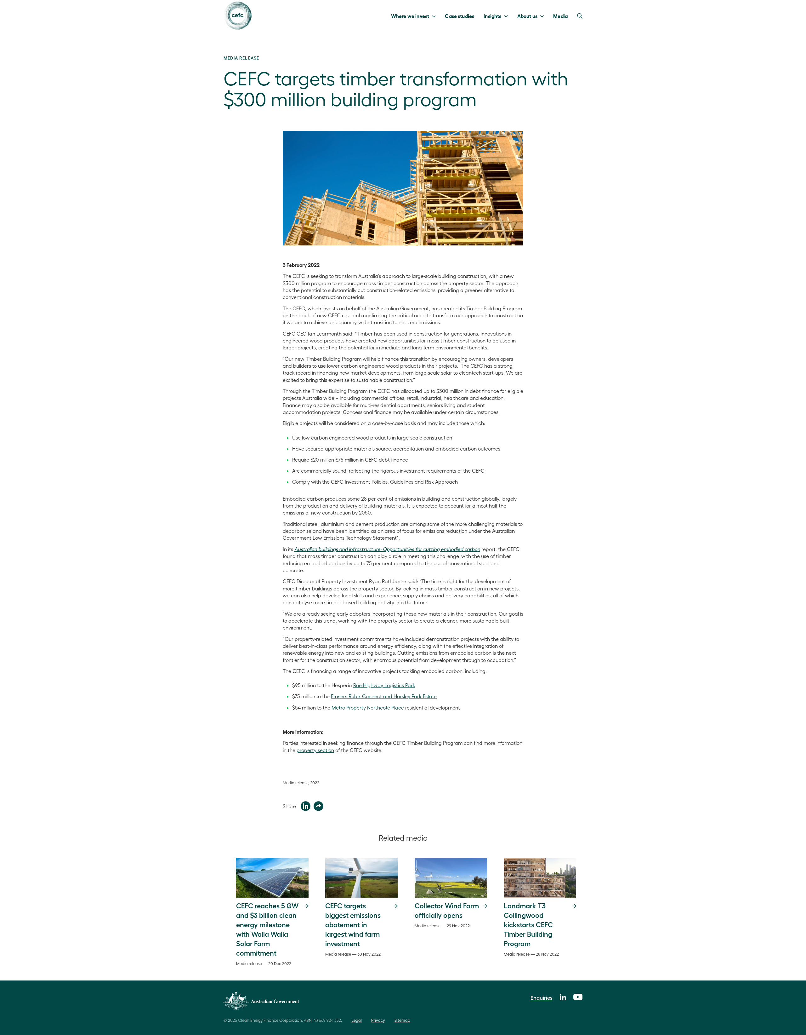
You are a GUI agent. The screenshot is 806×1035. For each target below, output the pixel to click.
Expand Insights (508, 15)
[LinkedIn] (563, 996)
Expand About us (543, 15)
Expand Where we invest (435, 15)
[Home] (238, 16)
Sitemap (402, 1020)
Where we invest (410, 16)
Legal (356, 1020)
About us (527, 16)
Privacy (378, 1020)
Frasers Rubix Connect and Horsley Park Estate (384, 696)
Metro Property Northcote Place (368, 707)
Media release (241, 57)
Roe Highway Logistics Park (384, 685)
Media (560, 16)
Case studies (459, 16)
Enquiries (542, 997)
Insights (492, 16)
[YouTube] (577, 996)
